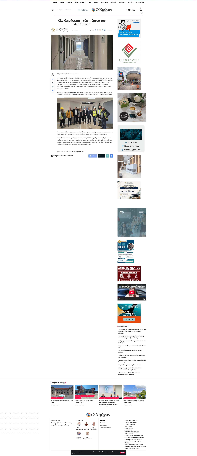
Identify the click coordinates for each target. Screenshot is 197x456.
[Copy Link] (102, 30)
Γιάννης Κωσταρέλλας (79, 428)
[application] (132, 292)
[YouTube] (129, 10)
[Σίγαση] (142, 299)
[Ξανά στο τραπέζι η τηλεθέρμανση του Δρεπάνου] (135, 392)
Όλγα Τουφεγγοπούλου (87, 438)
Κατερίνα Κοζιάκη (78, 438)
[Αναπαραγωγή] (119, 299)
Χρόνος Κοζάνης (63, 29)
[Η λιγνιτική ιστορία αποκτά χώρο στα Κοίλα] (62, 392)
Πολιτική (78, 398)
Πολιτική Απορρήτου (103, 451)
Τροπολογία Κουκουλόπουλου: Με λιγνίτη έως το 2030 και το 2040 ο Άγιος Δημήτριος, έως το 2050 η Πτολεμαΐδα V (132, 331)
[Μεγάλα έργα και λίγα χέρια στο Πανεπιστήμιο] (86, 392)
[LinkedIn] (134, 10)
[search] (52, 10)
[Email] (100, 30)
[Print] (105, 30)
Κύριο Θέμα (60, 398)
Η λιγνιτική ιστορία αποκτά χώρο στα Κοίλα (130, 365)
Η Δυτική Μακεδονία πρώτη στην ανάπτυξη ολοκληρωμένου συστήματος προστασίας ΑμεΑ (109, 402)
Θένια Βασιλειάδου (94, 428)
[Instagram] (132, 10)
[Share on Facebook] (95, 30)
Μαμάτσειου (71, 92)
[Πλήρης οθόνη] (144, 299)
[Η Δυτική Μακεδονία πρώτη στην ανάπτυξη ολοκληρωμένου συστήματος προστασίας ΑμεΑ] (110, 392)
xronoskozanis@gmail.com (136, 435)
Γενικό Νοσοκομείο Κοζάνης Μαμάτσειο (74, 151)
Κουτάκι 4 (108, 398)
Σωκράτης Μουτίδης (86, 428)
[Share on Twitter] (98, 30)
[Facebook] (127, 10)
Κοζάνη (53, 398)
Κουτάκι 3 (84, 396)
